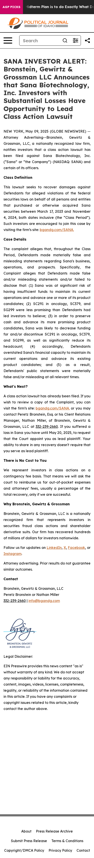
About (26, 831)
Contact (83, 850)
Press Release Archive (54, 831)
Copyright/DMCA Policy (24, 850)
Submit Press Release (29, 841)
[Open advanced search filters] (75, 40)
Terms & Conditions (67, 841)
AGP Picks (11, 7)
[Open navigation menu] (7, 40)
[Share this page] (87, 40)
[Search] (65, 40)
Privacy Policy (60, 850)
